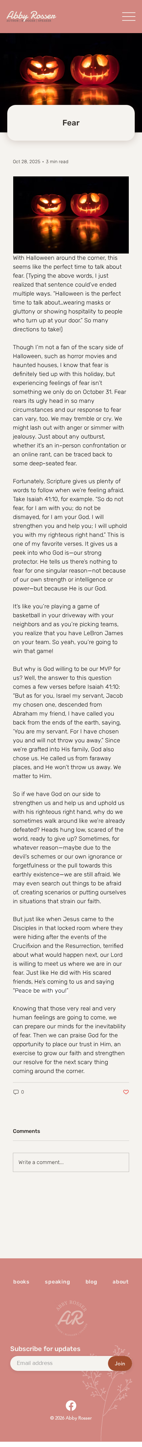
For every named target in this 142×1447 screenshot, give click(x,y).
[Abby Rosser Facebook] (71, 1406)
